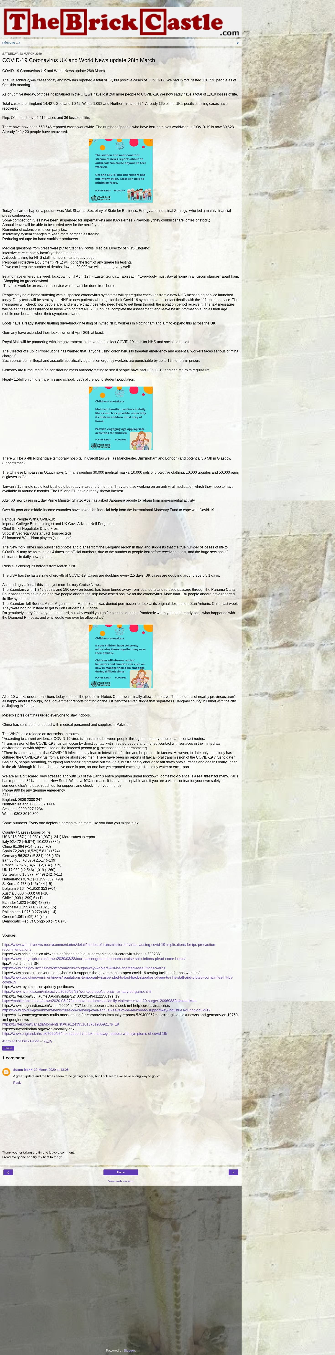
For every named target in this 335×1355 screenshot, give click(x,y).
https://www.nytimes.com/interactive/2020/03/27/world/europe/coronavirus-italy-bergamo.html (77, 991)
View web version (120, 1181)
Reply (17, 1082)
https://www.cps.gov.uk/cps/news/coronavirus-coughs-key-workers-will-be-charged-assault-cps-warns (83, 968)
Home (121, 1172)
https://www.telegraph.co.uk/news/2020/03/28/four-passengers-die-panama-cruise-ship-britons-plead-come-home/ (93, 959)
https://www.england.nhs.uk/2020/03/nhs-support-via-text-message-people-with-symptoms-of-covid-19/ (84, 1034)
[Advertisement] (121, 1208)
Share (8, 1048)
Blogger (129, 1350)
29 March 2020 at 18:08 (51, 1069)
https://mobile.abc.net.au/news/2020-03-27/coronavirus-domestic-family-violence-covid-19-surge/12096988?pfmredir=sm (99, 1001)
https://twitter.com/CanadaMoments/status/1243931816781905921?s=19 (60, 1024)
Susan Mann (23, 1069)
